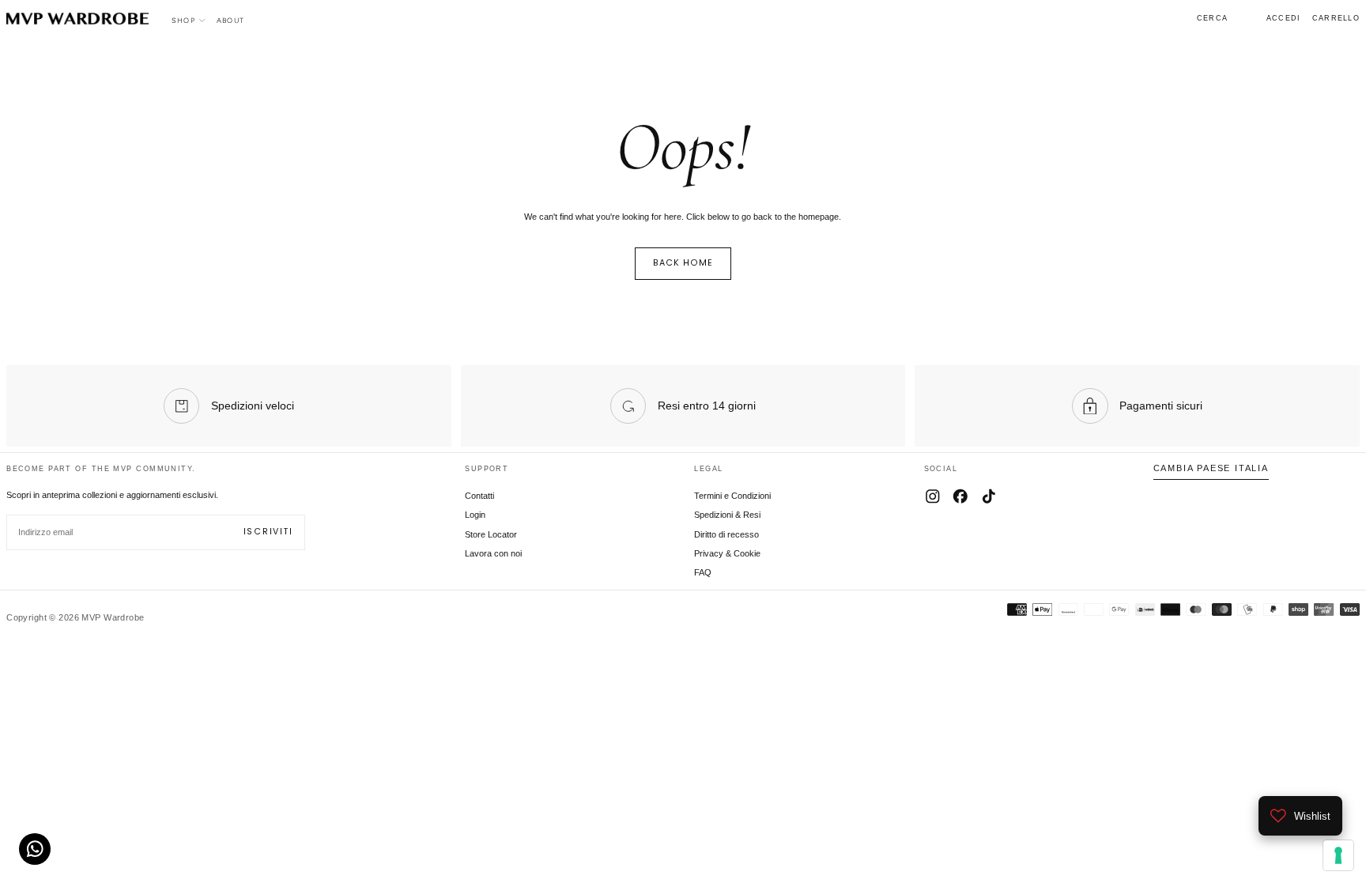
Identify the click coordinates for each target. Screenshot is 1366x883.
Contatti (479, 495)
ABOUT (230, 20)
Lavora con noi (493, 553)
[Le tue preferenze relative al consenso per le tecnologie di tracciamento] (1338, 855)
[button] (1212, 18)
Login (475, 514)
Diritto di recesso (726, 534)
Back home (683, 263)
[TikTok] (989, 496)
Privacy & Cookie (727, 553)
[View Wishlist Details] (1247, 19)
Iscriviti (268, 532)
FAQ (702, 572)
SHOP (183, 20)
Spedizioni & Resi (727, 514)
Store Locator (491, 534)
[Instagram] (932, 496)
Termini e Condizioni (732, 495)
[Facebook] (960, 496)
